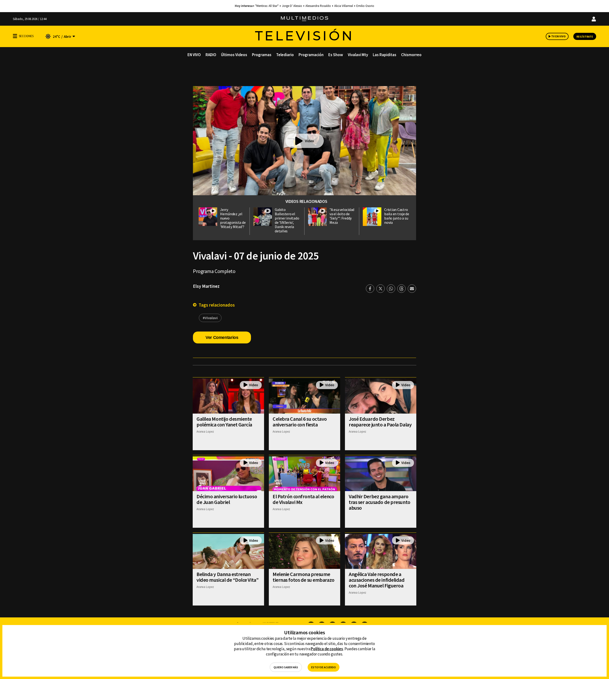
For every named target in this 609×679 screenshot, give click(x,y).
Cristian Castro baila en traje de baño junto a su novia (396, 216)
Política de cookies (327, 648)
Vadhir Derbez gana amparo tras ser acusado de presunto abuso (379, 502)
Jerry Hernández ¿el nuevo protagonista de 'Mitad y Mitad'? (233, 218)
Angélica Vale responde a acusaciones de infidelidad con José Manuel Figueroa (377, 580)
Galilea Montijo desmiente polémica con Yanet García (224, 421)
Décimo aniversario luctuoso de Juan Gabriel (226, 499)
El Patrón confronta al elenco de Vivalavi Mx (303, 499)
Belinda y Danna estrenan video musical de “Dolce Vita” (227, 577)
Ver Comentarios (222, 337)
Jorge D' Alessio (292, 6)
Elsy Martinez (206, 286)
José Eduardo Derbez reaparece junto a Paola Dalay (380, 421)
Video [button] (309, 141)
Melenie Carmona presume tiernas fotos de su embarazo (303, 577)
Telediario (285, 54)
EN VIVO (194, 54)
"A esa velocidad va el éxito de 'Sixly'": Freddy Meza (341, 216)
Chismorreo (411, 54)
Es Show (335, 54)
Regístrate (584, 36)
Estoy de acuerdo (323, 667)
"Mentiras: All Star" (267, 6)
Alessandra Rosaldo (318, 6)
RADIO (211, 54)
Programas (261, 54)
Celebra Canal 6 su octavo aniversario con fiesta (300, 421)
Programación (311, 54)
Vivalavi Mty (358, 54)
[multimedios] (304, 19)
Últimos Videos (234, 54)
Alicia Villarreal (343, 6)
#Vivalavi (210, 317)
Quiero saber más (286, 667)
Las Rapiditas (384, 54)
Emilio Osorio (365, 6)
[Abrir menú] (15, 36)
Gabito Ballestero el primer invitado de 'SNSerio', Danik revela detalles (287, 220)
